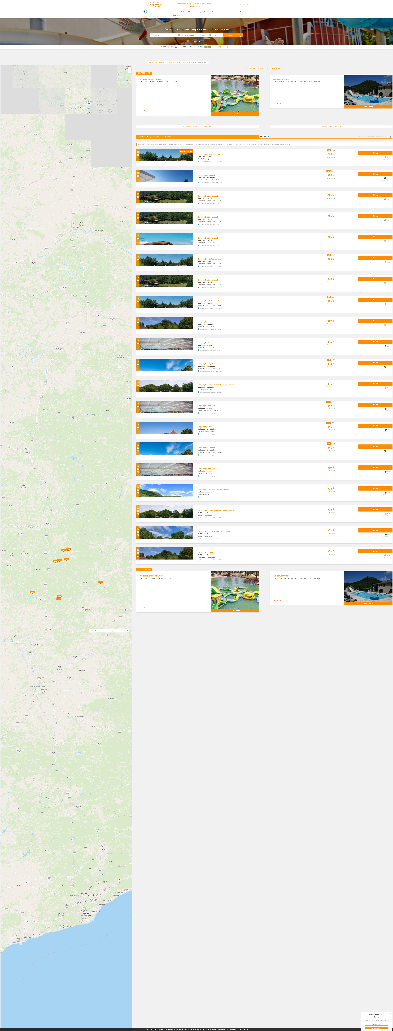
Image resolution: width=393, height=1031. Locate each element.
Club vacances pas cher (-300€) (200, 12)
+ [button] (129, 68)
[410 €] (66, 552)
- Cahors (209, 492)
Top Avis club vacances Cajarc (331, 126)
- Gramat (209, 345)
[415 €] (68, 561)
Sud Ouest (201, 156)
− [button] (129, 71)
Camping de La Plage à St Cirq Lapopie (213, 490)
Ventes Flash (178, 15)
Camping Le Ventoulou (207, 343)
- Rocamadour (211, 177)
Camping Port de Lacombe (208, 196)
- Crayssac (209, 156)
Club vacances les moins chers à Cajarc (197, 126)
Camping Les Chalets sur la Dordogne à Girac (216, 385)
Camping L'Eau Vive (205, 322)
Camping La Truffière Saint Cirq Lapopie (214, 531)
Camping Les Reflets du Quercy (211, 154)
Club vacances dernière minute (229, 12)
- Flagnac (209, 198)
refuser (183, 1029)
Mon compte (243, 4)
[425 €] (70, 551)
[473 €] (61, 598)
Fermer (245, 1029)
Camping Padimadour (206, 427)
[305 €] (57, 563)
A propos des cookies (234, 1029)
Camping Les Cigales (206, 175)
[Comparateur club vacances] (153, 7)
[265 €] (34, 594)
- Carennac (210, 324)
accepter (191, 1029)
